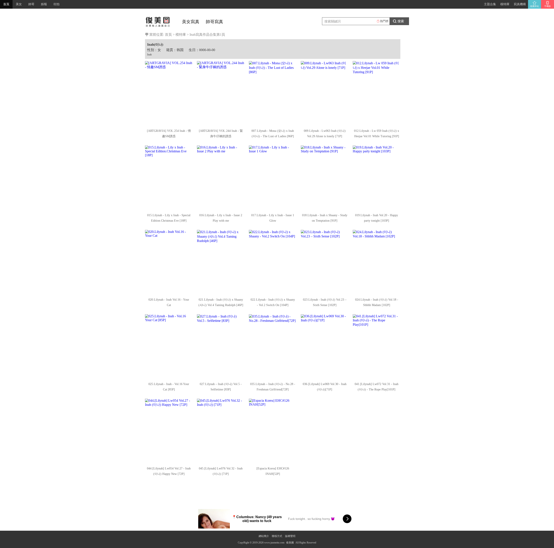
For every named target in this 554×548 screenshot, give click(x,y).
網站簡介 (264, 536)
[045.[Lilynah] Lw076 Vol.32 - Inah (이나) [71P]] (221, 431)
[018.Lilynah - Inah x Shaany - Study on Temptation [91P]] (324, 177)
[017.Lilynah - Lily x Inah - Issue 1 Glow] (272, 177)
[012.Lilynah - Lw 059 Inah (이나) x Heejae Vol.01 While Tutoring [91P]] (376, 93)
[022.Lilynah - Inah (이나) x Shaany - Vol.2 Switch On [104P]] (272, 262)
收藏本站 (534, 6)
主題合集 (490, 4)
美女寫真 (190, 21)
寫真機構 (520, 4)
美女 (19, 4)
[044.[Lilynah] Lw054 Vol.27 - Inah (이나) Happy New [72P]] (169, 431)
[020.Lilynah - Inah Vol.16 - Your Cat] (169, 262)
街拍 (56, 4)
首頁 (6, 4)
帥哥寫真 (214, 21)
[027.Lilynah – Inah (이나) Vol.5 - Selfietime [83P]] (221, 346)
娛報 (44, 4)
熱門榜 (384, 21)
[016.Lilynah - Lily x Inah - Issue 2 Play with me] (221, 177)
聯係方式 (277, 536)
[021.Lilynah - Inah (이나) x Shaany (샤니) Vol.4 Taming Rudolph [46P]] (221, 262)
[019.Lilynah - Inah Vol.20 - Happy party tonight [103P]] (376, 177)
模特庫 (504, 4)
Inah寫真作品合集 (203, 34)
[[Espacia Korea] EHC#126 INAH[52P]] (272, 431)
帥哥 (31, 4)
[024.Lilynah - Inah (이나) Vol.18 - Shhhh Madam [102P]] (376, 262)
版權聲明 (290, 536)
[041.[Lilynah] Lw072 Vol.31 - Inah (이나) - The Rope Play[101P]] (376, 346)
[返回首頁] (158, 20)
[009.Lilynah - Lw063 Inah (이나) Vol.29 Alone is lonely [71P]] (324, 93)
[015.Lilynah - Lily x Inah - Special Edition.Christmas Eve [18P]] (169, 177)
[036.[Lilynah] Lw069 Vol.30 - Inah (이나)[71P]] (324, 346)
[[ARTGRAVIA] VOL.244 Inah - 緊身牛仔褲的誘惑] (221, 93)
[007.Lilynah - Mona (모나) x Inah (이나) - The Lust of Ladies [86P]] (272, 93)
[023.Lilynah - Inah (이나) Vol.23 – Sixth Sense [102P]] (324, 262)
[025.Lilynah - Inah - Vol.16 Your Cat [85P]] (169, 346)
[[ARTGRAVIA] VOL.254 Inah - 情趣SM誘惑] (169, 93)
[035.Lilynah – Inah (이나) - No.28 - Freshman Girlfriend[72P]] (272, 346)
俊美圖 (290, 542)
